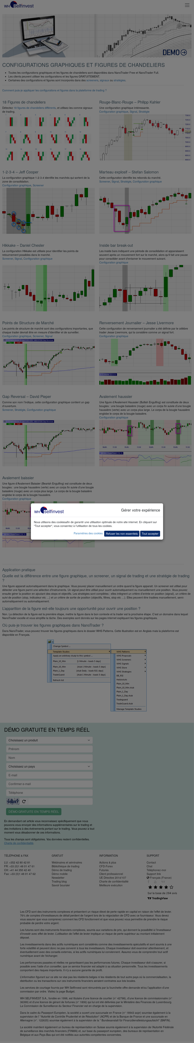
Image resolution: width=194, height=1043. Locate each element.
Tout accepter (150, 533)
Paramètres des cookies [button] (88, 533)
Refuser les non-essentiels (122, 533)
